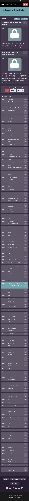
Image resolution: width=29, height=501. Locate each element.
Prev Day (17, 18)
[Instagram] (13, 488)
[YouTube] (19, 488)
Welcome (6, 479)
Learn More (13, 90)
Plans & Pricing (20, 90)
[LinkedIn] (22, 488)
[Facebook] (7, 488)
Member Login (24, 0)
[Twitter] (10, 488)
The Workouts (14, 479)
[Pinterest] (16, 488)
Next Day (24, 18)
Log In (7, 90)
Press (16, 483)
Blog (12, 483)
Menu (25, 4)
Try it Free (22, 479)
